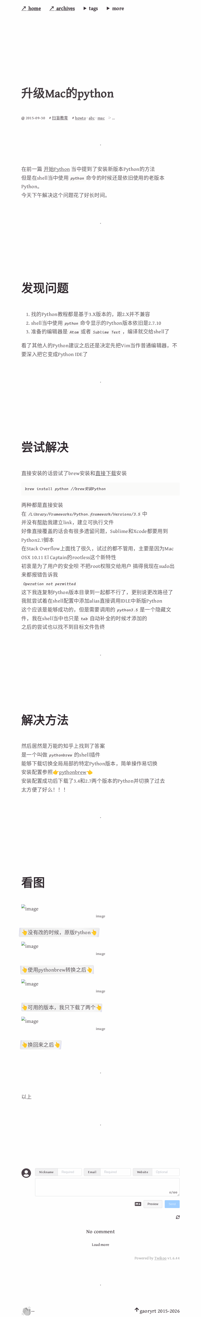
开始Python (57, 169)
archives (65, 8)
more (118, 8)
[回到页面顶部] (137, 1310)
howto (80, 118)
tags (93, 8)
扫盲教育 (60, 118)
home (34, 8)
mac (101, 118)
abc (92, 118)
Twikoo (160, 1258)
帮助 (42, 522)
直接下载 (105, 473)
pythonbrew (72, 772)
